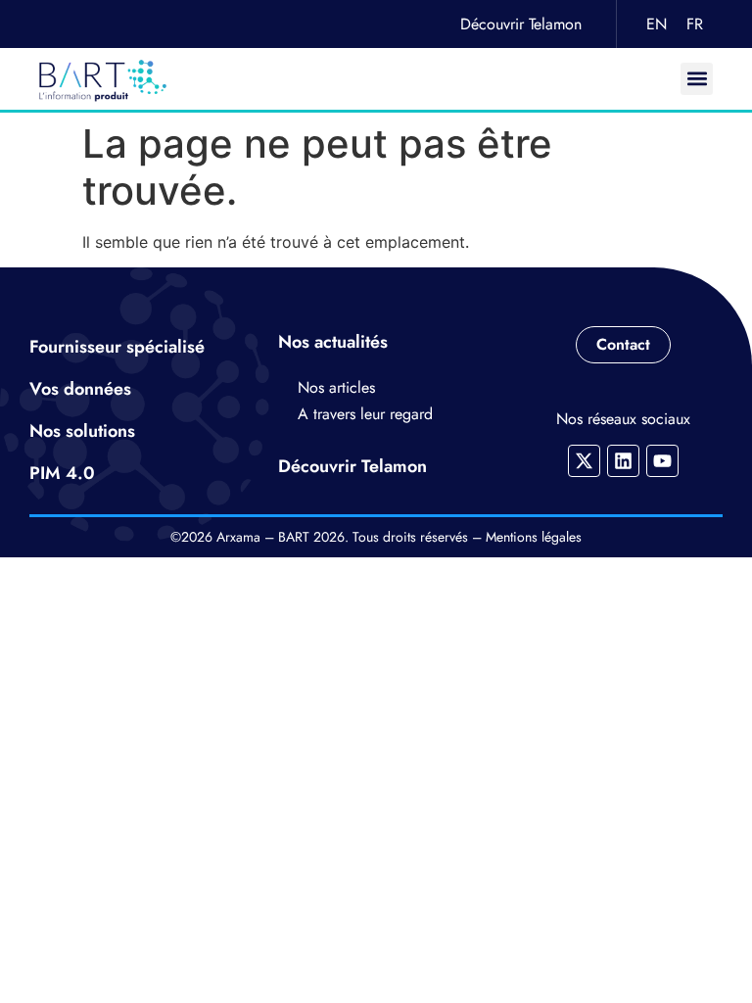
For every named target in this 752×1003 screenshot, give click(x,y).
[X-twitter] (584, 461)
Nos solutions (82, 431)
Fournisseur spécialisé (117, 346)
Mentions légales (534, 537)
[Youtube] (662, 461)
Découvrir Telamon (521, 24)
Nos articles (336, 387)
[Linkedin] (623, 461)
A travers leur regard (365, 414)
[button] (697, 79)
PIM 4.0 (62, 473)
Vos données (80, 389)
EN (656, 24)
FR (694, 24)
